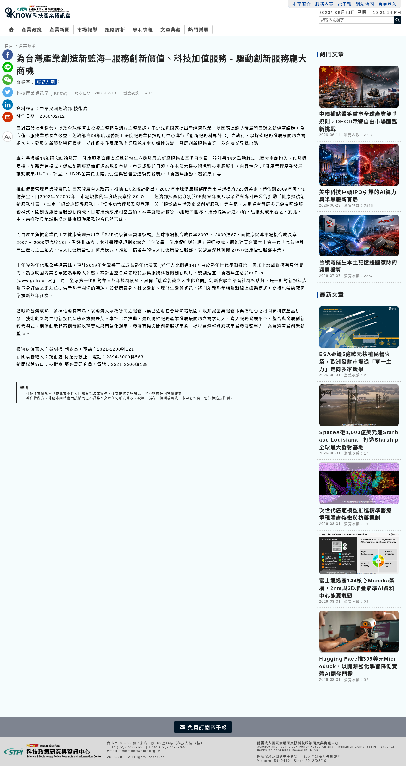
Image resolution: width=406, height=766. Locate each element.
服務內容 (324, 4)
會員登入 (387, 4)
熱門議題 (198, 29)
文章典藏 (170, 29)
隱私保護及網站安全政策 (277, 756)
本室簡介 (302, 4)
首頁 (9, 46)
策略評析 (115, 29)
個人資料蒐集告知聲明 (322, 756)
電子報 (344, 4)
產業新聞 (59, 29)
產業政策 (32, 29)
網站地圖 (365, 4)
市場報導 (87, 29)
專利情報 (143, 29)
